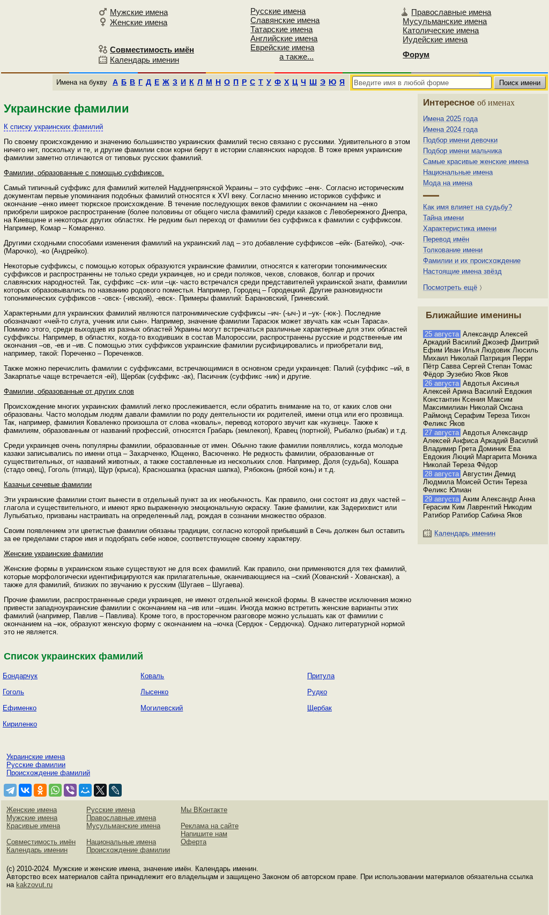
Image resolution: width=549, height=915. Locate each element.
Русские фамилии (35, 765)
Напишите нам (204, 834)
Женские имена (138, 22)
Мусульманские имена (445, 21)
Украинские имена (35, 757)
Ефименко (19, 708)
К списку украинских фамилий (53, 127)
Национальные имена (458, 172)
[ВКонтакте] (25, 790)
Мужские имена (139, 12)
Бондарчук (20, 676)
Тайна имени (443, 218)
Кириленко (20, 724)
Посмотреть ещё (450, 287)
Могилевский (161, 708)
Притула (321, 676)
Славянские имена (285, 20)
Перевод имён (446, 239)
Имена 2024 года (450, 129)
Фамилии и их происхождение (472, 261)
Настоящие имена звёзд (462, 271)
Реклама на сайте (210, 826)
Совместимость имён (41, 842)
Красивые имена (33, 826)
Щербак (319, 708)
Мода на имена (447, 183)
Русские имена (278, 11)
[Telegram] (10, 790)
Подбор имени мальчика (462, 151)
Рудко (317, 692)
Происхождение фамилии (128, 850)
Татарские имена (281, 29)
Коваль (152, 676)
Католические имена (441, 30)
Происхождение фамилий (48, 773)
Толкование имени (453, 250)
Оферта (193, 842)
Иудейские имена (435, 39)
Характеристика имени (459, 228)
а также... (296, 56)
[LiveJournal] (115, 790)
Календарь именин (144, 59)
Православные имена (451, 12)
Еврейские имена (282, 47)
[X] (100, 790)
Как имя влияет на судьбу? (467, 207)
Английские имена (283, 38)
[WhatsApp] (55, 790)
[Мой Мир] (85, 790)
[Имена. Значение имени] (48, 35)
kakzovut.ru (34, 885)
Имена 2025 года (450, 119)
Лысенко (154, 692)
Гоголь (13, 692)
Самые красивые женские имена (476, 162)
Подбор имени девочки (460, 140)
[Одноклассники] (40, 790)
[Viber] (70, 790)
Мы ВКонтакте (204, 810)
